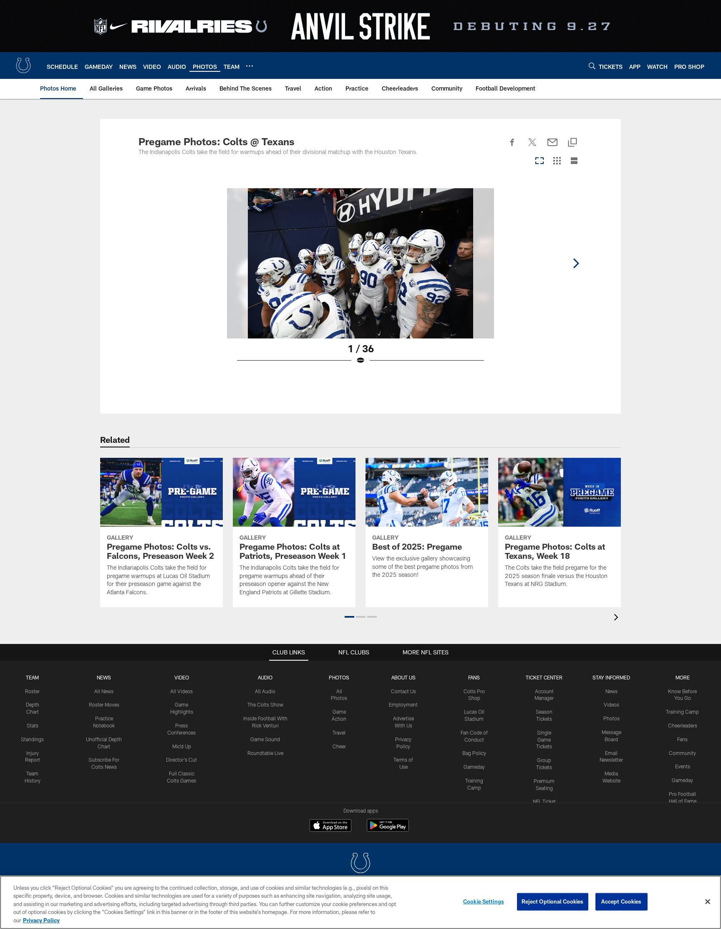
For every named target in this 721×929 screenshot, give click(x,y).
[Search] (592, 65)
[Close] (707, 902)
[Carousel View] (539, 161)
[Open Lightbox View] (360, 281)
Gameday (474, 767)
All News (103, 691)
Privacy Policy (41, 920)
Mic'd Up (181, 746)
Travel (339, 732)
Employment (403, 704)
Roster (32, 691)
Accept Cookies (621, 901)
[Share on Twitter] (532, 147)
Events (682, 766)
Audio (265, 677)
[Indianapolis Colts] (360, 864)
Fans (682, 739)
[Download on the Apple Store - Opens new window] (330, 826)
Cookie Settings (483, 901)
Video (181, 677)
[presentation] (617, 618)
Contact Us (403, 691)
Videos (611, 704)
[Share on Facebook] (512, 147)
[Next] (576, 263)
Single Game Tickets (544, 740)
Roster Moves (104, 704)
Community (682, 753)
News (104, 677)
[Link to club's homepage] (23, 66)
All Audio (265, 691)
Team (32, 677)
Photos (339, 677)
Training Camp (682, 711)
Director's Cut (181, 759)
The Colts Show (265, 704)
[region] (360, 902)
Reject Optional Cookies (553, 901)
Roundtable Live (265, 753)
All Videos (181, 691)
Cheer (339, 746)
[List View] (574, 161)
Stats (32, 725)
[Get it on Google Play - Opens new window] (388, 829)
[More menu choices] (249, 66)
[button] (349, 617)
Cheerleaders (682, 725)
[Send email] (552, 147)
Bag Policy (474, 753)
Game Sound (265, 739)
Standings (32, 739)
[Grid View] (557, 161)
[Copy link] (572, 143)
